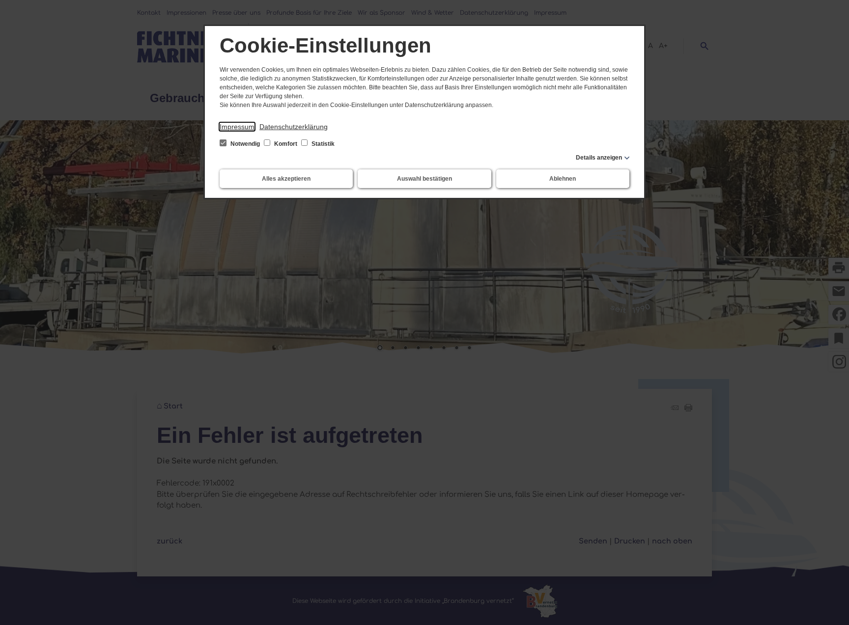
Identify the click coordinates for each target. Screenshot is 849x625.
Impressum (237, 127)
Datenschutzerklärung (293, 127)
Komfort (286, 143)
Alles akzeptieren (286, 178)
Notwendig (245, 143)
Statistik (322, 143)
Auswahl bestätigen (424, 178)
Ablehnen (562, 178)
